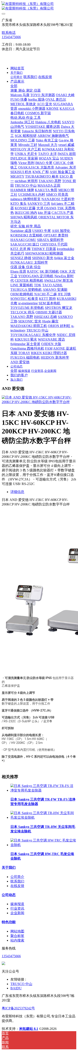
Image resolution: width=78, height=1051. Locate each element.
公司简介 (17, 877)
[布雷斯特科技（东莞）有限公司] (39, 6)
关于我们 (9, 867)
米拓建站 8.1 (28, 1029)
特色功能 (9, 922)
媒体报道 (17, 904)
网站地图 (17, 931)
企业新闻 (17, 913)
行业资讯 (17, 908)
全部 (13, 86)
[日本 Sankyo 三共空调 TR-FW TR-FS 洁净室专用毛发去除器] (43, 790)
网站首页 (17, 68)
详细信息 (17, 492)
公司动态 (9, 895)
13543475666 (11, 37)
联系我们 (17, 881)
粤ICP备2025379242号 (18, 1008)
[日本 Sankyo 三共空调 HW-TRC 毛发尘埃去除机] (43, 845)
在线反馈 (17, 886)
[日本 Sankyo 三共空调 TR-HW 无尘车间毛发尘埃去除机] (43, 817)
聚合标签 (17, 936)
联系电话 (9, 32)
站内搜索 (17, 940)
